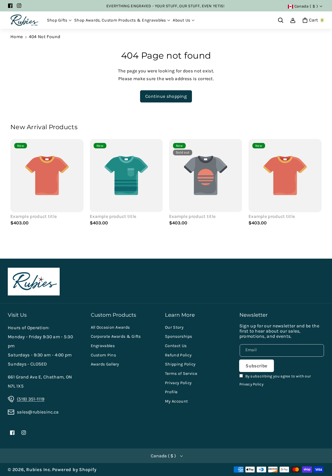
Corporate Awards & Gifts (116, 336)
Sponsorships (178, 336)
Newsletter (253, 315)
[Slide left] (16, 183)
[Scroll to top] (320, 459)
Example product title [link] (33, 216)
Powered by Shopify (74, 469)
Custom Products (113, 315)
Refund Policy (178, 355)
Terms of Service (181, 373)
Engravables (103, 345)
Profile (171, 391)
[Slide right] (315, 183)
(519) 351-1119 (30, 399)
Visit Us (17, 315)
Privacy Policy (178, 382)
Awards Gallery (105, 364)
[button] (59, 20)
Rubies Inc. (38, 469)
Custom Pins (103, 355)
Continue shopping (166, 96)
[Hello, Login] (293, 20)
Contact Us (175, 345)
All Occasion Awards (110, 327)
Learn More (180, 315)
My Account (176, 401)
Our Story (174, 327)
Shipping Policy (180, 364)
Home (16, 36)
